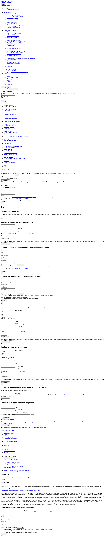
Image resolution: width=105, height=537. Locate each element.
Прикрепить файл (12, 265)
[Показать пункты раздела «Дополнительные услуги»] (17, 153)
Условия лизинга (8, 12)
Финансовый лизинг (8, 457)
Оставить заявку (7, 87)
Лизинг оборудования (12, 18)
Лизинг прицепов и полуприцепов (16, 25)
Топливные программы (13, 55)
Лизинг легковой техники (13, 13)
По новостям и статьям (69, 93)
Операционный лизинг (13, 36)
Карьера (9, 81)
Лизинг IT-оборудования (13, 27)
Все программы (11, 45)
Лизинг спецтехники (12, 19)
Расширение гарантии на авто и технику (17, 51)
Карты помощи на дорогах (14, 56)
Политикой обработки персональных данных (24, 197)
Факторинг (10, 66)
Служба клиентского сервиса (11, 441)
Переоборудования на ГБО (14, 43)
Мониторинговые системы (14, 54)
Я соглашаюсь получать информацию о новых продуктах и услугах (20, 200)
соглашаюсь (87, 241)
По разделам (16, 93)
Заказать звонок (13, 88)
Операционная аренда (9, 467)
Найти (17, 175)
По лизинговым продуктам (53, 93)
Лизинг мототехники (12, 23)
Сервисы (6, 47)
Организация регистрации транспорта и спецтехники (21, 58)
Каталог (6, 8)
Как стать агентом (11, 67)
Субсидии (6, 436)
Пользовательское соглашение (32, 490)
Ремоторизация (11, 44)
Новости (9, 80)
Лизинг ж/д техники (12, 22)
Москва (3, 4)
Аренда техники (11, 38)
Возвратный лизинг (12, 37)
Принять (3, 430)
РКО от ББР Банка (11, 59)
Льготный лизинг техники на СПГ (16, 41)
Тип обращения (19, 310)
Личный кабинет (6, 2)
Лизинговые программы (10, 30)
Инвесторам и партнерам (13, 79)
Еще (5, 74)
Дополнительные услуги (13, 48)
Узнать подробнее (10, 430)
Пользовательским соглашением (19, 198)
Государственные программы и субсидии (17, 72)
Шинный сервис (11, 49)
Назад (4, 101)
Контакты (9, 84)
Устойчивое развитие (9, 451)
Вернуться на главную (6, 217)
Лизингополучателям (12, 77)
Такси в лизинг (11, 34)
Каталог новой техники (13, 9)
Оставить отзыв (5, 482)
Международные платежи (13, 63)
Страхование (10, 61)
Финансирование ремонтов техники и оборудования (17, 470)
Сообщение (4, 331)
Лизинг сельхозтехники (13, 20)
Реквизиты (9, 83)
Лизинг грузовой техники (13, 15)
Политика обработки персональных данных (12, 490)
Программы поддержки (10, 69)
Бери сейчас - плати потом (14, 33)
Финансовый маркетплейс (14, 62)
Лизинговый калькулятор (10, 438)
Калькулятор (7, 73)
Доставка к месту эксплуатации (15, 52)
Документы (7, 434)
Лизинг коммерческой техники (15, 16)
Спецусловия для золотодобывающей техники (19, 31)
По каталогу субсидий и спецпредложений (32, 93)
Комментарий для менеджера (8, 233)
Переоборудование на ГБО (11, 471)
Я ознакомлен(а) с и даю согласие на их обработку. (27, 197)
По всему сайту (6, 93)
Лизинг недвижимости (13, 29)
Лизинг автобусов (11, 26)
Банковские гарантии (12, 65)
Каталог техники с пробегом (14, 11)
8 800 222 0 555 (5, 88)
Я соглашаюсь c (15, 198)
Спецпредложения (12, 70)
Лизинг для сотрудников (13, 40)
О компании (7, 445)
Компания (9, 76)
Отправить (3, 201)
